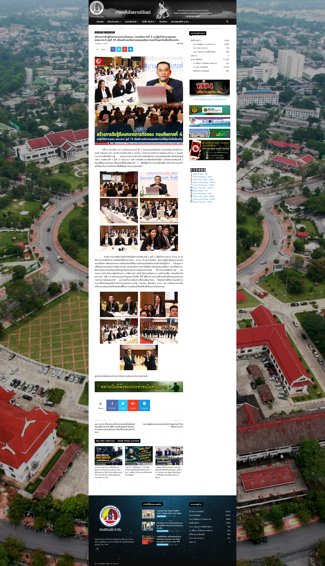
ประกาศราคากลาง (200, 48)
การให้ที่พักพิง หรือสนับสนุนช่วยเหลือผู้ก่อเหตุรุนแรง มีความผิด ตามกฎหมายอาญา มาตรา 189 (169, 539)
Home (97, 29)
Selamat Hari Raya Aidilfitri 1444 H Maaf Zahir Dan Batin (169, 512)
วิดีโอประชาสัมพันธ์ (201, 71)
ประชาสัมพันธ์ (130, 21)
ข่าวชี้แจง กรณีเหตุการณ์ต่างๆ (205, 63)
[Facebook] (97, 549)
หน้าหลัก (100, 21)
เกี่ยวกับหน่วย (113, 21)
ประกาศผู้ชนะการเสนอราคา (204, 44)
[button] (227, 22)
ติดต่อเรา (163, 21)
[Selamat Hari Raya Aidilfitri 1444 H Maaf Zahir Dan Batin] (148, 514)
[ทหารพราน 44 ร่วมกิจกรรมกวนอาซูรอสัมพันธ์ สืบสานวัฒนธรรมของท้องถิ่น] (148, 526)
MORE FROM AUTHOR (128, 440)
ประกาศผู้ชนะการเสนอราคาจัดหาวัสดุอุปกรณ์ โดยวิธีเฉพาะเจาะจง (163, 425)
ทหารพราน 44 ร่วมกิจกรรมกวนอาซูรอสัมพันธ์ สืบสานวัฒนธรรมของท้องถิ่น (170, 525)
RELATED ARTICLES (105, 440)
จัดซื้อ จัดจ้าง (148, 21)
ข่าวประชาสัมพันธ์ (119, 29)
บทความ (194, 55)
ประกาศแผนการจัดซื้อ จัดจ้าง (204, 52)
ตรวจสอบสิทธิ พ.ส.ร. (180, 21)
